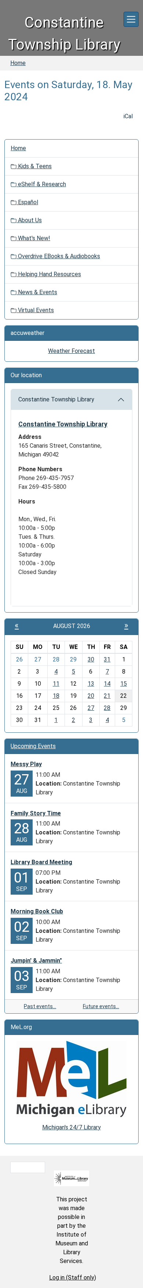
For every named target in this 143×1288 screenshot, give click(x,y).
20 (91, 695)
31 (107, 659)
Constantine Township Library (56, 399)
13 (91, 683)
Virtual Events (35, 310)
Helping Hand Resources (48, 274)
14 (107, 683)
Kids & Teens (34, 166)
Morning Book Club (37, 911)
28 (107, 707)
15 (123, 683)
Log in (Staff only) (72, 1277)
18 (56, 695)
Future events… (101, 1006)
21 (107, 695)
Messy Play (26, 764)
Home (18, 62)
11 (56, 683)
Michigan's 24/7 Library (71, 1127)
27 (91, 707)
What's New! (33, 238)
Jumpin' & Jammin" (36, 960)
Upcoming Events (33, 746)
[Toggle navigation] (131, 19)
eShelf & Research (41, 184)
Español (27, 202)
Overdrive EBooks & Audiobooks (58, 256)
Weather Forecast (71, 350)
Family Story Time (36, 813)
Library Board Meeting (41, 862)
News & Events (36, 292)
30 (91, 659)
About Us (29, 220)
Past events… (40, 1006)
